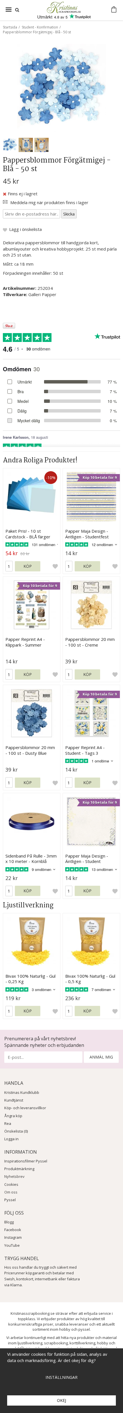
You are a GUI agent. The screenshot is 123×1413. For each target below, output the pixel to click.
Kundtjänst (13, 1100)
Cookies (11, 1184)
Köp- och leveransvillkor (25, 1107)
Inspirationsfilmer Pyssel (25, 1161)
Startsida (10, 27)
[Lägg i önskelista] (55, 566)
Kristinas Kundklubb (21, 1092)
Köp (27, 566)
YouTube (12, 1245)
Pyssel (10, 1199)
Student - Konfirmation (40, 27)
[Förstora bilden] (61, 87)
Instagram (13, 1237)
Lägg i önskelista (25, 229)
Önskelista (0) (16, 1131)
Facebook (12, 1229)
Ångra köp (13, 1115)
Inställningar (61, 1377)
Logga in (11, 1138)
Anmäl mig (101, 1057)
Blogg (9, 1222)
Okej (61, 1400)
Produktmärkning (19, 1168)
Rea (7, 1123)
